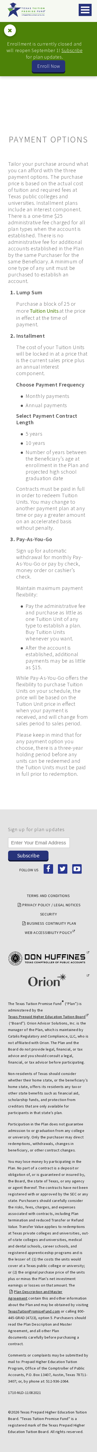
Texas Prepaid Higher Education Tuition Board (47, 1016)
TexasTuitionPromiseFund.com (34, 1311)
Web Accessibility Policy (48, 932)
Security (48, 914)
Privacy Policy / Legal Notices (51, 904)
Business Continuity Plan (51, 923)
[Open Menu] (85, 10)
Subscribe (71, 50)
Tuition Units (44, 311)
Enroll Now (48, 66)
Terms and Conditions (48, 895)
